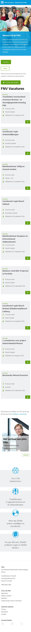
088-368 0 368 (6, 585)
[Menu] (2, 2)
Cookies (3, 614)
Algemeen (4, 593)
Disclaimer (4, 612)
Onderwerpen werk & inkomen (11, 601)
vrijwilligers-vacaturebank (19, 414)
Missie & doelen (6, 596)
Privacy (3, 609)
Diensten (4, 598)
